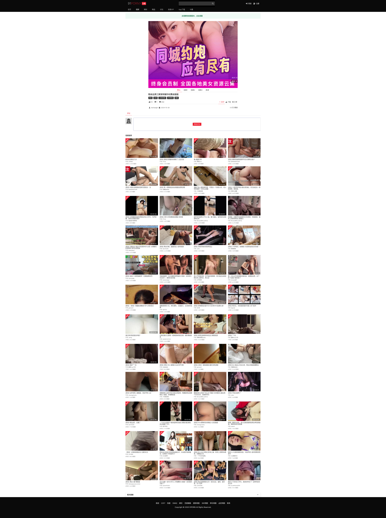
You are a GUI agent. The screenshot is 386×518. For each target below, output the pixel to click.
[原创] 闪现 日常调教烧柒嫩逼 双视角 (171, 217)
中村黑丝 (170, 98)
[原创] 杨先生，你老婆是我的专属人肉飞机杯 (242, 306)
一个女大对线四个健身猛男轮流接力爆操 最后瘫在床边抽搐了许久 (175, 423)
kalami (233, 426)
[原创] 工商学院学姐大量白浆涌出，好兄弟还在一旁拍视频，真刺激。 (244, 188)
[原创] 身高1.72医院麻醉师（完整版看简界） (139, 276)
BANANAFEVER (235, 161)
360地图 (205, 503)
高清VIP (171, 9)
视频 (137, 9)
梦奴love (199, 161)
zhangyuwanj (200, 424)
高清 (207, 90)
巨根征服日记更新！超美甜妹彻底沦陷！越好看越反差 (176, 336)
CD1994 (130, 454)
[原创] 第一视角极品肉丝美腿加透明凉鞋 (172, 187)
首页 (129, 9)
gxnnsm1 (130, 308)
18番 (191, 9)
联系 (228, 503)
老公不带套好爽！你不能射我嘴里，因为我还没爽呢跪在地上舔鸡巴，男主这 (210, 277)
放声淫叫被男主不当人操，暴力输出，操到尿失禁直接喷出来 (210, 217)
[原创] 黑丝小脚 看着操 (132, 482)
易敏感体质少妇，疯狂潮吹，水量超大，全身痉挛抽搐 (176, 306)
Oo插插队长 (234, 456)
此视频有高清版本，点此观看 (192, 16)
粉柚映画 (233, 248)
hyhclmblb (131, 278)
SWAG (174, 503)
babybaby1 (131, 250)
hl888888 (165, 367)
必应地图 (222, 503)
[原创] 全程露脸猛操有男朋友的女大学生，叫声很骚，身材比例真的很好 (140, 217)
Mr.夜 (198, 308)
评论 (128, 113)
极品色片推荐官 (132, 220)
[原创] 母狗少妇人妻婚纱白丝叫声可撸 (172, 365)
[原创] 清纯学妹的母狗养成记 (203, 246)
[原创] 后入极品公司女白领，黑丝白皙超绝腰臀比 (243, 365)
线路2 (193, 90)
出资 (155, 98)
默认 (178, 90)
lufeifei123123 (167, 339)
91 (137, 3)
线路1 (186, 90)
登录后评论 (197, 124)
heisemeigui (166, 280)
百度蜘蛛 (188, 503)
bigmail (233, 308)
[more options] (258, 494)
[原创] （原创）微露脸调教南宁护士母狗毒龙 (139, 306)
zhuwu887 (234, 280)
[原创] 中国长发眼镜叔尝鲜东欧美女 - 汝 (138, 187)
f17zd (164, 161)
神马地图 (213, 503)
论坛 (161, 9)
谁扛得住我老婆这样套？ (133, 335)
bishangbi (154, 107)
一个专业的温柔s (201, 456)
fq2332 (165, 309)
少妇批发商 (200, 191)
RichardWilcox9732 (202, 220)
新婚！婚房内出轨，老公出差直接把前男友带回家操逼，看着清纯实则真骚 (244, 423)
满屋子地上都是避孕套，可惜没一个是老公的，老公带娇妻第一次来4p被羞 (210, 188)
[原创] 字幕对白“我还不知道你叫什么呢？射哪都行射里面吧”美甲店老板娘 (141, 247)
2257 (163, 503)
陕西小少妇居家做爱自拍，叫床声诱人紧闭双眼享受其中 (244, 453)
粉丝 (150, 98)
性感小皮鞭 (234, 191)
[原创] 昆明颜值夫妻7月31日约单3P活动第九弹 (208, 306)
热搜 (168, 503)
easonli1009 (166, 485)
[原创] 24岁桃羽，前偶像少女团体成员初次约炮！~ (244, 246)
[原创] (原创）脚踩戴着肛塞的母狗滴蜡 (206, 365)
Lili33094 (199, 485)
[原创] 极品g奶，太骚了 (132, 422)
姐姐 (176, 98)
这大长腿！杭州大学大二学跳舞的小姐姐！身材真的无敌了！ (176, 482)
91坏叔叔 (199, 280)
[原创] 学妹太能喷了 (234, 393)
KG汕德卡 (165, 456)
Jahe (198, 248)
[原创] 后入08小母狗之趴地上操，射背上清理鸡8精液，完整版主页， (210, 453)
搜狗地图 (196, 503)
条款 (157, 503)
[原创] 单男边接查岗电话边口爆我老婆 (206, 335)
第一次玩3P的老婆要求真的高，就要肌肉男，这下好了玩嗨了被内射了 (243, 277)
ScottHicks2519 (235, 485)
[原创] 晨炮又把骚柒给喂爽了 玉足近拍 (172, 159)
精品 (153, 9)
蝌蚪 (145, 9)
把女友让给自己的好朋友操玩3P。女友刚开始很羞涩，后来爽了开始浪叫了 (175, 453)
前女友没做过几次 (131, 159)
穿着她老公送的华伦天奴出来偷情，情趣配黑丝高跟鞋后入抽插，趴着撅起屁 (176, 393)
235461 (130, 161)
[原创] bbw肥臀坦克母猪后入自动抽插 (206, 422)
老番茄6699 (166, 189)
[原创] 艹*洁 (232, 335)
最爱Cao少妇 (234, 337)
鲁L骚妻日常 (198, 159)
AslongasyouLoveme (134, 484)
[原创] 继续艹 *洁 (130, 365)
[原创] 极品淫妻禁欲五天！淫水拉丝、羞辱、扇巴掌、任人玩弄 (209, 482)
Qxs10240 (165, 248)
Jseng (130, 337)
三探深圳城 (162, 98)
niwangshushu (132, 395)
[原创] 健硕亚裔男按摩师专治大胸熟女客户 (241, 159)
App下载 (182, 9)
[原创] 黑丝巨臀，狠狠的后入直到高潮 (172, 246)
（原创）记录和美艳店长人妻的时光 (136, 452)
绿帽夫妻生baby (201, 337)
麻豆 (180, 503)
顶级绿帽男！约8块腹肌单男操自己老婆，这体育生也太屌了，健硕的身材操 (175, 277)
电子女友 (165, 426)
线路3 (200, 90)
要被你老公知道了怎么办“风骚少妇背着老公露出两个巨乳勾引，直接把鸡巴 (209, 393)
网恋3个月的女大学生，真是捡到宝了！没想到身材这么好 (244, 482)
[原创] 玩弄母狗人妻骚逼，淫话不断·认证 (138, 393)
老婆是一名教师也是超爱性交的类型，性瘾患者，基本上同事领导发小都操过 (244, 217)
